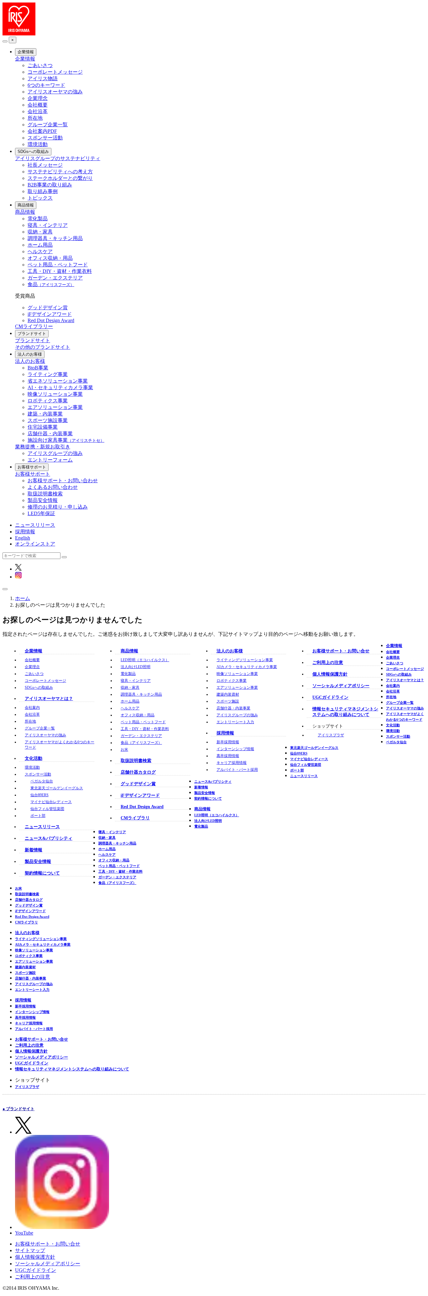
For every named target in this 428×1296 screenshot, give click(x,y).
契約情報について (42, 873)
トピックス (40, 198)
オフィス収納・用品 (50, 258)
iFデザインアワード (50, 314)
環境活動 (38, 144)
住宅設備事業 (43, 427)
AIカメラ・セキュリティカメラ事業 (247, 667)
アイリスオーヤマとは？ (49, 698)
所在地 (35, 118)
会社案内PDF (42, 131)
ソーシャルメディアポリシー (340, 685)
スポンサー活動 (45, 137)
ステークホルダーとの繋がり (60, 178)
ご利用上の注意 (327, 662)
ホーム (22, 598)
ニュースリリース (35, 525)
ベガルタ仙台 (41, 781)
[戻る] (5, 41)
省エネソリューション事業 (58, 381)
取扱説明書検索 (45, 493)
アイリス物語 (43, 78)
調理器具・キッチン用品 (55, 238)
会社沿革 (38, 111)
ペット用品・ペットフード (58, 264)
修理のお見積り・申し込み (58, 507)
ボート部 (37, 815)
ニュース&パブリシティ (48, 838)
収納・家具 (40, 231)
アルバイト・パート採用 (237, 769)
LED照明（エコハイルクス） (145, 660)
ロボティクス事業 (48, 400)
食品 (51, 284)
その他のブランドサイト (42, 347)
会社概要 (38, 104)
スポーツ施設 (228, 701)
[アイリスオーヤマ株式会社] (19, 33)
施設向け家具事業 (66, 440)
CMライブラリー (34, 326)
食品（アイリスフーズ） (141, 742)
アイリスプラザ (331, 735)
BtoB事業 (38, 367)
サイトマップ (30, 1250)
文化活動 (33, 758)
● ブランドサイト (18, 1108)
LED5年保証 (41, 513)
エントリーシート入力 (235, 722)
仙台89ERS (39, 795)
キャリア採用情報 (232, 762)
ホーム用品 (40, 245)
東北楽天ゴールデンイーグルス (56, 788)
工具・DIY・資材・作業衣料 (60, 271)
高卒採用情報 (228, 756)
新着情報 (33, 850)
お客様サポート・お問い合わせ (63, 480)
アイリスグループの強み (55, 453)
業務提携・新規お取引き (42, 446)
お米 (124, 749)
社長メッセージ (45, 165)
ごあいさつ (40, 65)
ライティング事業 (48, 374)
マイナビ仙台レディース (51, 802)
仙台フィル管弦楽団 (47, 809)
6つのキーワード (46, 85)
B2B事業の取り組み (50, 184)
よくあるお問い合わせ (53, 487)
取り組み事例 (43, 191)
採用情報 (25, 531)
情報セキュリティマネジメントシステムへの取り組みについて (72, 1069)
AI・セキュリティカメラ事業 (60, 387)
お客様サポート (32, 467)
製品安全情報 (43, 500)
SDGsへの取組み (33, 151)
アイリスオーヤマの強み (55, 91)
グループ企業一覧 (48, 124)
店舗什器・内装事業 (50, 433)
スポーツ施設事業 (48, 420)
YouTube (24, 1233)
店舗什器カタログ (138, 772)
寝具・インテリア (48, 225)
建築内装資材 (228, 694)
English (22, 538)
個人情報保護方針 (329, 674)
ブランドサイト (32, 333)
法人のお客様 (30, 354)
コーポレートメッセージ (55, 72)
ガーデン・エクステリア (55, 277)
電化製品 (38, 218)
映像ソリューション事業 (55, 394)
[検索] (64, 557)
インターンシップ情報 (235, 749)
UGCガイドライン (330, 697)
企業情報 (26, 52)
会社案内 (32, 707)
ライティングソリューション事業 (245, 660)
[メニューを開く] (5, 589)
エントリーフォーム (50, 459)
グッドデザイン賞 (48, 307)
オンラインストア (35, 543)
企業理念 (38, 98)
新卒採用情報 (228, 742)
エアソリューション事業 (55, 407)
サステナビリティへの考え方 (60, 171)
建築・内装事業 (45, 413)
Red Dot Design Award (51, 320)
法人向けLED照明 (135, 667)
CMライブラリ (135, 818)
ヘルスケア (40, 251)
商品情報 (26, 205)
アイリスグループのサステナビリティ (57, 158)
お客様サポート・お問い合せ (340, 651)
